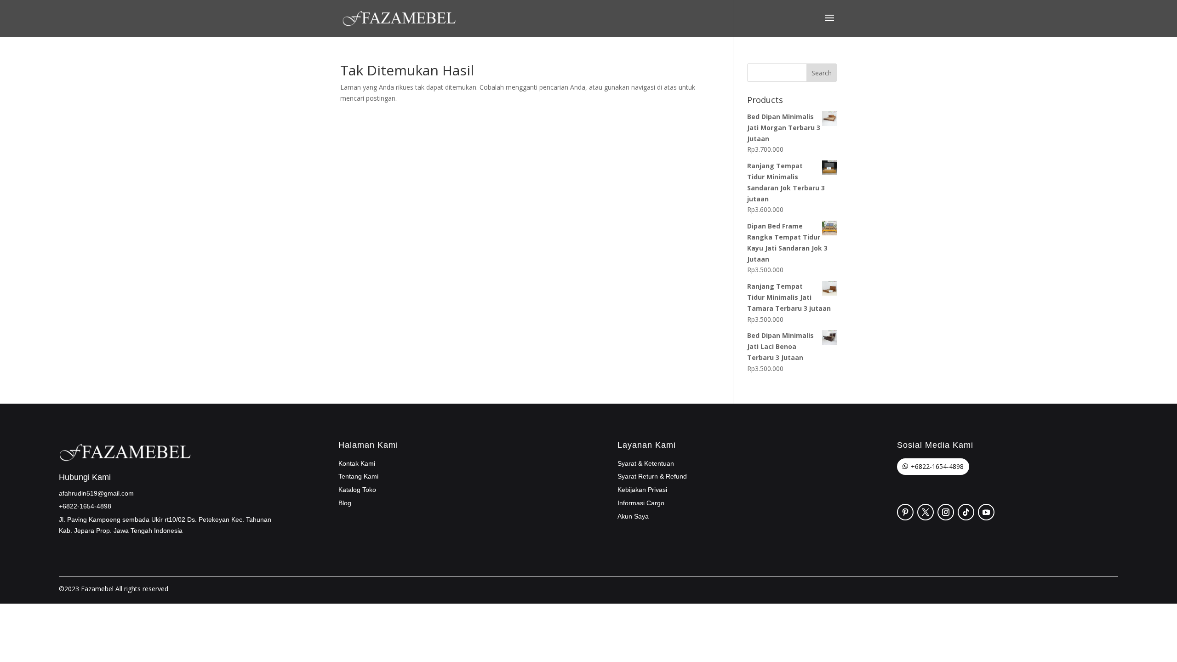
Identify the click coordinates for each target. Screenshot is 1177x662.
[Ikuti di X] (925, 512)
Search (821, 72)
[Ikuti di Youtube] (986, 512)
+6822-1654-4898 (937, 466)
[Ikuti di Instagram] (945, 512)
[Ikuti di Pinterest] (905, 512)
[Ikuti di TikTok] (966, 512)
